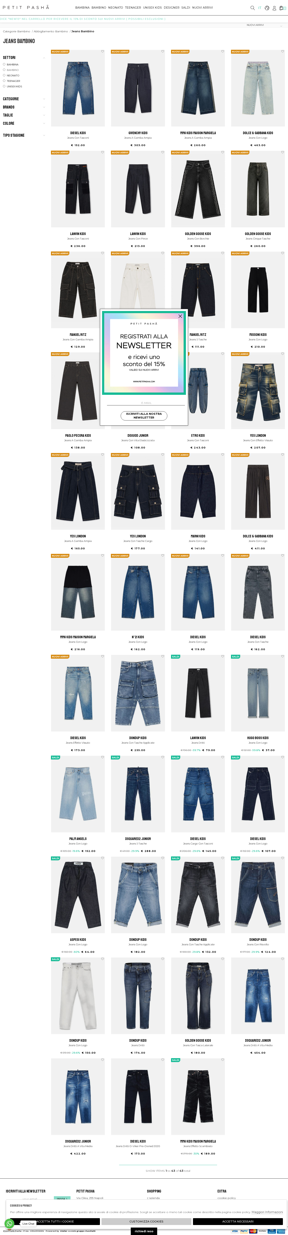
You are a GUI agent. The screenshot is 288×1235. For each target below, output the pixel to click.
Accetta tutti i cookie (55, 1221)
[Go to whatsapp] (9, 1224)
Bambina (82, 7)
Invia (61, 1199)
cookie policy (226, 1198)
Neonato (115, 7)
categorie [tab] (11, 98)
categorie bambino (16, 31)
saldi (185, 7)
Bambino (98, 7)
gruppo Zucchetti (85, 1231)
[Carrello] (281, 8)
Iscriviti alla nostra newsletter (144, 416)
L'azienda (153, 1198)
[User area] (274, 8)
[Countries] (267, 8)
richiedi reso (144, 1231)
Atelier (63, 1231)
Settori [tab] (9, 57)
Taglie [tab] (8, 115)
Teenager (133, 7)
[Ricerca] (253, 8)
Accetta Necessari (238, 1221)
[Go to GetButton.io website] (9, 1231)
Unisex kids (152, 7)
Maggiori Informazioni (267, 1212)
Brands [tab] (8, 107)
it (260, 8)
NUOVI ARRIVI (202, 7)
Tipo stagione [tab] (13, 135)
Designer (171, 7)
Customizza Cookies (146, 1221)
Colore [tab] (8, 123)
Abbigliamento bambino (51, 31)
